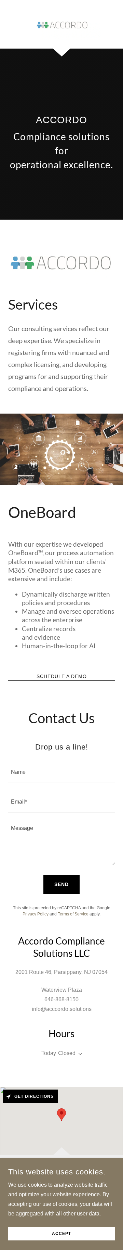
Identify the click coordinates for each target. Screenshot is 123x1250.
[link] (61, 24)
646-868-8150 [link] (61, 999)
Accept (61, 1233)
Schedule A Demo (62, 676)
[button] (79, 1054)
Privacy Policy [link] (36, 914)
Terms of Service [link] (73, 914)
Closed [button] (67, 1053)
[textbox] (61, 771)
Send (61, 884)
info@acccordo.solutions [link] (62, 1009)
